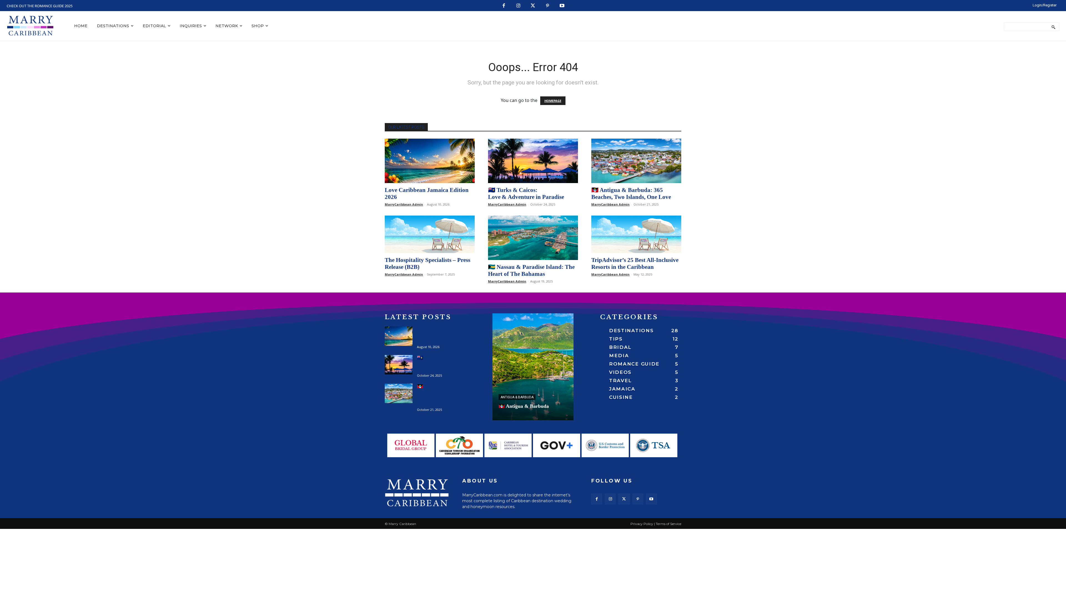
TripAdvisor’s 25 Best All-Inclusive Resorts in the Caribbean (634, 263)
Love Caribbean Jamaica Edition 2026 (437, 334)
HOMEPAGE (552, 101)
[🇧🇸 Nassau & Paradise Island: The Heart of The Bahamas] (533, 238)
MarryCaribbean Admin (404, 204)
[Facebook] (504, 6)
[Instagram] (518, 6)
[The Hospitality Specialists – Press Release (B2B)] (430, 234)
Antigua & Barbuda (517, 397)
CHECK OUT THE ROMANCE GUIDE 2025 (39, 5)
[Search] (1053, 26)
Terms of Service (668, 524)
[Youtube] (562, 6)
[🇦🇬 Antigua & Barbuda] (533, 366)
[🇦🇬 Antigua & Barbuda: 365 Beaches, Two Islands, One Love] (636, 161)
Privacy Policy (641, 524)
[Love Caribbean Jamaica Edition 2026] (430, 161)
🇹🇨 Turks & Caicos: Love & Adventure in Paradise (526, 193)
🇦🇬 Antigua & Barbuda (524, 406)
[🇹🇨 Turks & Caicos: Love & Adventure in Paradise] (533, 161)
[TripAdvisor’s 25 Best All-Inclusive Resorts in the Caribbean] (636, 234)
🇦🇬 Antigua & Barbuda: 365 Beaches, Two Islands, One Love (631, 193)
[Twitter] (533, 6)
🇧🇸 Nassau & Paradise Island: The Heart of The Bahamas (531, 270)
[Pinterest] (548, 6)
